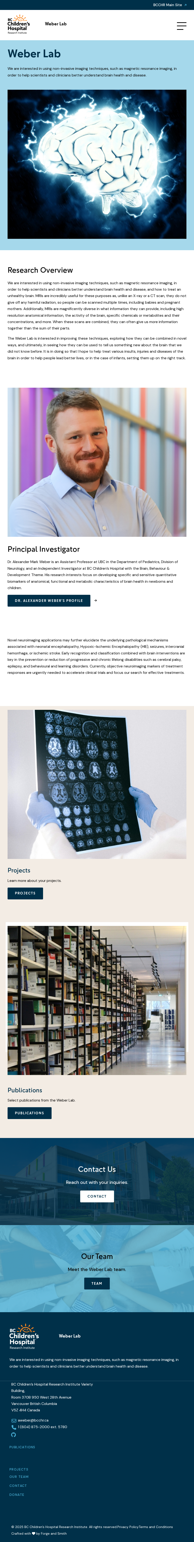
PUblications (29, 1113)
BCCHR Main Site (167, 5)
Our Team (19, 1477)
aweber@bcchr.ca (33, 1420)
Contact (97, 1196)
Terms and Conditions (156, 1527)
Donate (16, 1495)
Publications (22, 1447)
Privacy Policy (128, 1527)
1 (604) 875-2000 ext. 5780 (42, 1426)
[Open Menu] (181, 26)
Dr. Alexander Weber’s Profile (49, 601)
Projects (25, 893)
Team (97, 1283)
